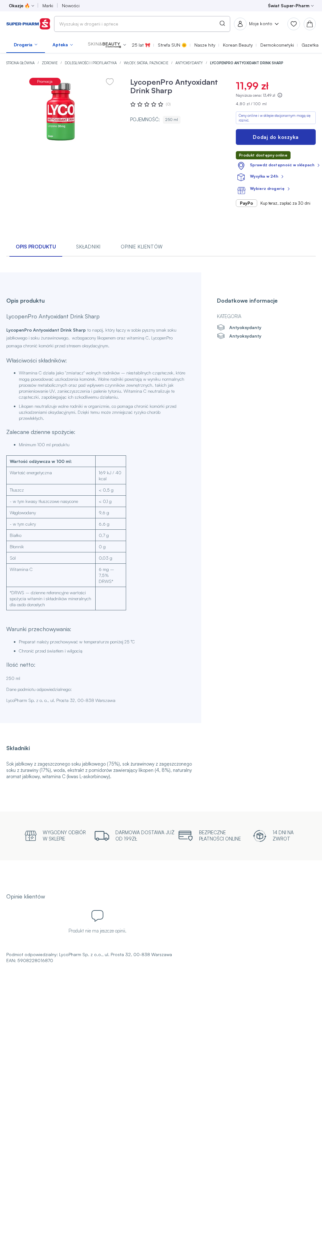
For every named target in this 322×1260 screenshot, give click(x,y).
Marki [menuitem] (47, 5)
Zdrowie (50, 63)
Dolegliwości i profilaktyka (91, 63)
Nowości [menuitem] (71, 5)
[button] (107, 45)
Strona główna (21, 63)
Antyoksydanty (189, 63)
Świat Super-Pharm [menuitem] (288, 5)
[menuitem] (25, 45)
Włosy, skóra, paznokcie (146, 63)
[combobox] (142, 24)
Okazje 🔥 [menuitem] (19, 5)
